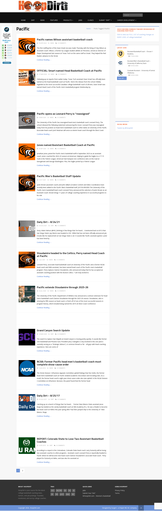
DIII (57, 494)
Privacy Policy (120, 490)
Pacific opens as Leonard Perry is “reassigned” (63, 114)
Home (23, 20)
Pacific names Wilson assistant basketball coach (65, 39)
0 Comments (62, 43)
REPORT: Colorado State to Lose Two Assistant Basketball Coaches (70, 440)
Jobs (80, 20)
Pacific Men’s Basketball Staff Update (59, 176)
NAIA (67, 494)
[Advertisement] (126, 6)
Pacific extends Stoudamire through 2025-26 (62, 287)
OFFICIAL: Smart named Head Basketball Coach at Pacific (69, 71)
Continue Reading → (44, 60)
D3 (69, 490)
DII (52, 494)
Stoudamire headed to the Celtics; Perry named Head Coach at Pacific (71, 254)
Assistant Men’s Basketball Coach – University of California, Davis (139, 62)
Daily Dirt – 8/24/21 (48, 222)
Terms (117, 493)
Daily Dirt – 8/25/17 (48, 396)
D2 (65, 490)
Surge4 (113, 508)
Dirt (33, 20)
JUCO (62, 494)
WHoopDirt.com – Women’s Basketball (96, 496)
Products (67, 20)
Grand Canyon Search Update (53, 330)
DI (73, 490)
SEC (73, 494)
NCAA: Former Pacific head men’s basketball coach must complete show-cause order (69, 363)
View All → (122, 78)
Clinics (91, 20)
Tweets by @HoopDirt (125, 128)
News (42, 20)
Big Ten (59, 490)
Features (54, 20)
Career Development (126, 20)
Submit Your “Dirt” (89, 493)
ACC (52, 490)
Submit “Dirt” (104, 20)
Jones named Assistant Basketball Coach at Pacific (66, 145)
